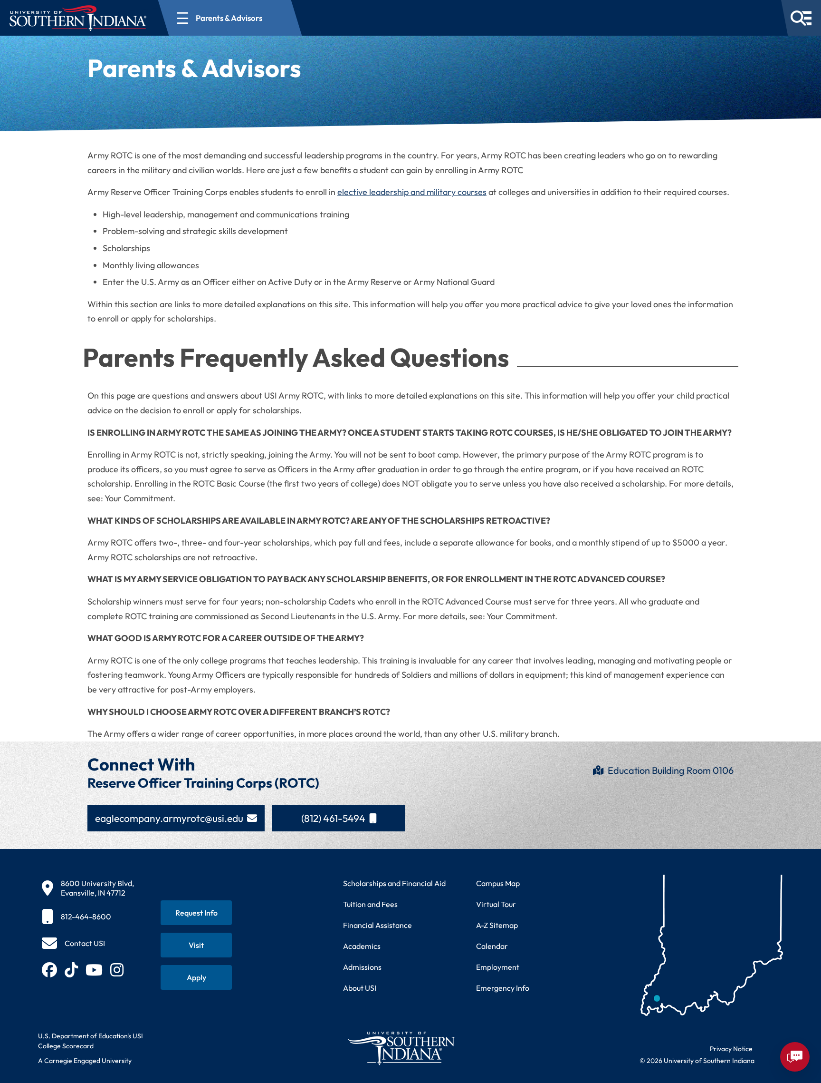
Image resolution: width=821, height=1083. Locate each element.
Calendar (492, 946)
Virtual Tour (496, 904)
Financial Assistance (377, 925)
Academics (362, 946)
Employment (497, 967)
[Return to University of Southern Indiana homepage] (401, 1048)
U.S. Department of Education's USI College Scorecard (90, 1041)
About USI (359, 988)
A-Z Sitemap (497, 925)
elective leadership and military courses (412, 191)
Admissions (362, 967)
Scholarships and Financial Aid (394, 883)
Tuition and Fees (370, 904)
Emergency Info (502, 988)
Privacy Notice (731, 1048)
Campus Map (498, 883)
